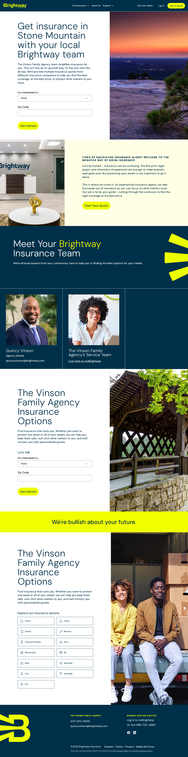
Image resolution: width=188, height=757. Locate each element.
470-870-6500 (145, 5)
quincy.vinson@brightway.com (25, 360)
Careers (108, 746)
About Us (96, 5)
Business (68, 663)
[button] (80, 5)
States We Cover (145, 746)
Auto (66, 642)
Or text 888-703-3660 (141, 725)
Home (28, 621)
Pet (26, 684)
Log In (161, 5)
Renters (67, 631)
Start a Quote (176, 5)
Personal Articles (33, 642)
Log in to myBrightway (140, 720)
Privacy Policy (122, 751)
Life (26, 673)
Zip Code (23, 107)
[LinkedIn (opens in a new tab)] (134, 732)
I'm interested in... (28, 92)
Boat (27, 663)
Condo (28, 631)
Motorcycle (30, 652)
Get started (28, 126)
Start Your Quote (96, 206)
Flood (66, 621)
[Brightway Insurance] (15, 5)
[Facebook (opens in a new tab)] (128, 732)
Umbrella (68, 673)
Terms (119, 746)
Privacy (129, 746)
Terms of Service (140, 751)
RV (65, 652)
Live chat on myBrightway (84, 361)
